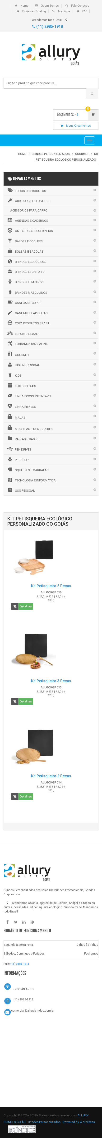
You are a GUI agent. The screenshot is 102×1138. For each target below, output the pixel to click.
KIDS (18, 375)
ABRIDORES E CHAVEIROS (33, 201)
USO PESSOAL (25, 490)
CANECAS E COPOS (28, 303)
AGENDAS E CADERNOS (31, 220)
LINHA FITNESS (25, 406)
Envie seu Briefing (34, 11)
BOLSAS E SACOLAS (29, 251)
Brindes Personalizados (44, 1122)
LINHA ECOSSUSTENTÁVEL (33, 396)
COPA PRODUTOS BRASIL (32, 323)
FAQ (85, 11)
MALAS (20, 417)
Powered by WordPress (79, 1122)
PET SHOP (21, 460)
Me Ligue (64, 11)
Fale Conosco (80, 5)
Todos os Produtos (30, 191)
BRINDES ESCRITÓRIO (30, 272)
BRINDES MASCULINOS (31, 292)
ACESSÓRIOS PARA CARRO (28, 210)
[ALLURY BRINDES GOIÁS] (27, 870)
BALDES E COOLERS (29, 241)
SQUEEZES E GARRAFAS (32, 470)
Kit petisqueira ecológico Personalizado (56, 907)
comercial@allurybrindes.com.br (32, 1010)
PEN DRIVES (23, 449)
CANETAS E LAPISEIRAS (31, 313)
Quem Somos (50, 5)
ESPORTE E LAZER (27, 334)
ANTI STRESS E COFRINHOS (34, 231)
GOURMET (22, 355)
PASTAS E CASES (26, 439)
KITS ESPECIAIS (25, 386)
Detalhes (26, 606)
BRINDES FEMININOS (29, 282)
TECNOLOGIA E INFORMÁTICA (35, 480)
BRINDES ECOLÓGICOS (30, 262)
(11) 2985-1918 (49, 26)
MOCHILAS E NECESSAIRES (34, 429)
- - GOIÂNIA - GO (24, 989)
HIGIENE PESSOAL (27, 365)
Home (24, 5)
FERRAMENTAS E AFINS (31, 344)
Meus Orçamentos (77, 125)
